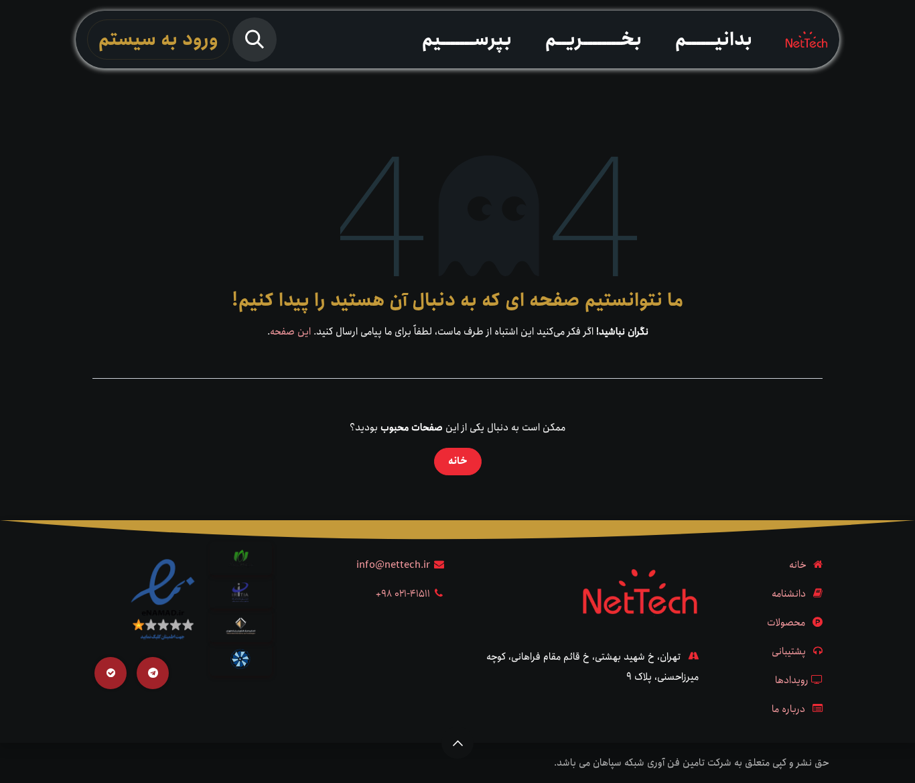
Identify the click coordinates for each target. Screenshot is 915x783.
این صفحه (290, 332)
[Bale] (110, 673)
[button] (254, 39)
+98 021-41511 (403, 594)
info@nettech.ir (393, 565)
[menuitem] (713, 39)
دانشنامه (789, 594)
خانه (458, 461)
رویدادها (791, 680)
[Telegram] (153, 673)
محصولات (786, 623)
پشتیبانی (789, 652)
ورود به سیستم (158, 39)
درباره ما (788, 709)
